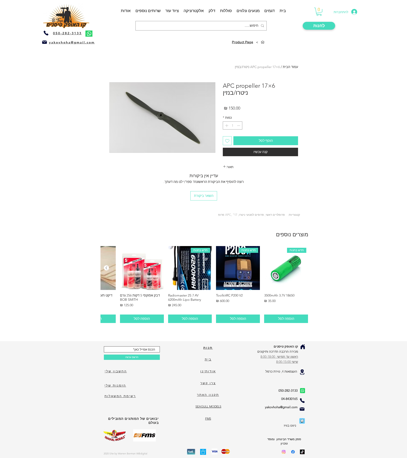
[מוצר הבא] (106, 267)
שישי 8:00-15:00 (287, 362)
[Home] (302, 346)
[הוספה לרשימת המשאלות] (227, 140)
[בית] (262, 42)
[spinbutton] (232, 125)
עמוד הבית (290, 67)
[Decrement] (239, 125)
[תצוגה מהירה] (142, 268)
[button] (319, 12)
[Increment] (226, 125)
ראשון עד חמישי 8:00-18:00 (279, 357)
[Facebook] (293, 452)
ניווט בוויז (290, 425)
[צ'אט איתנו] (302, 390)
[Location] (302, 372)
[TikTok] (302, 452)
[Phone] (46, 33)
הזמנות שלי (115, 385)
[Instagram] (283, 452)
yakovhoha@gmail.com (72, 42)
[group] (204, 284)
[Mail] (44, 42)
